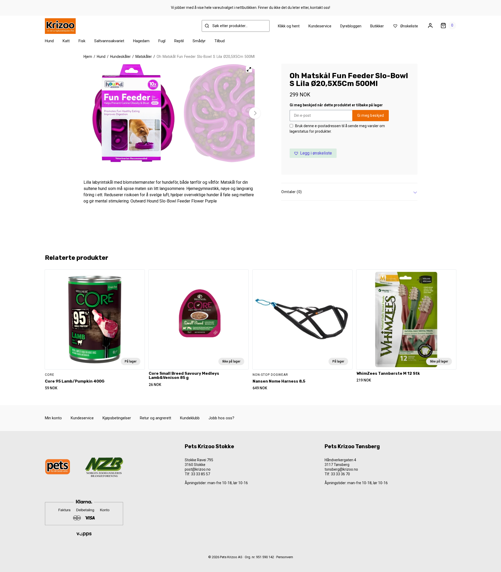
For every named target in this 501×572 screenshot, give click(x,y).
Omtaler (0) (291, 192)
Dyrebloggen (350, 26)
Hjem (88, 56)
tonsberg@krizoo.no (341, 469)
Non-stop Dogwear (270, 375)
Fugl (161, 41)
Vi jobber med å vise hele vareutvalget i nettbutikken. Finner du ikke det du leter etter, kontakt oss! (250, 7)
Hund (49, 41)
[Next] (254, 113)
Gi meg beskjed (370, 115)
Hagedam (141, 41)
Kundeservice (319, 26)
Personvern (284, 557)
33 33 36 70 (340, 474)
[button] (313, 153)
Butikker (377, 26)
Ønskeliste (408, 26)
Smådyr (199, 41)
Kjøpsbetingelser (117, 418)
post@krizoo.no (198, 469)
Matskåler (143, 56)
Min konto (53, 418)
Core (49, 375)
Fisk (82, 41)
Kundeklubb (190, 418)
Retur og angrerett (155, 418)
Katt (66, 41)
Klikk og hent (289, 26)
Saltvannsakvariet (109, 41)
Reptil (179, 41)
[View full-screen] (249, 69)
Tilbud (219, 41)
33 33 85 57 (200, 474)
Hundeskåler (120, 56)
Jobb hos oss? (221, 418)
